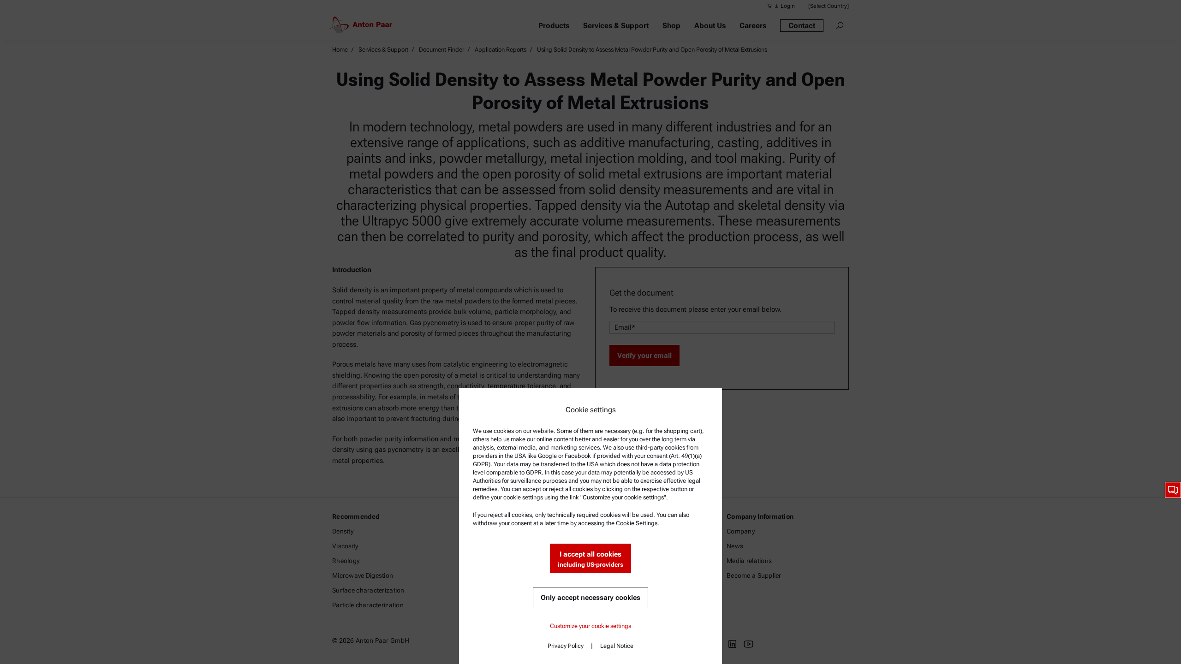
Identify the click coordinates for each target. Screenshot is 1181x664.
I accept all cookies (590, 559)
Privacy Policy (566, 645)
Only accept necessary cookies (590, 597)
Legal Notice (616, 645)
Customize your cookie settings (590, 625)
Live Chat (1173, 490)
